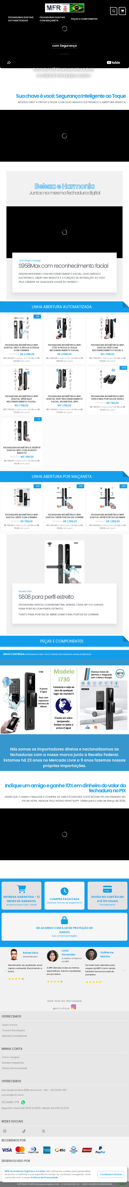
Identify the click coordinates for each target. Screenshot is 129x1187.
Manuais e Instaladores (14, 1036)
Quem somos (9, 1024)
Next (123, 970)
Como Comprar (11, 1057)
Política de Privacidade (14, 1068)
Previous (5, 970)
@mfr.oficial (62, 1008)
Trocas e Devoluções (13, 1030)
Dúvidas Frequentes (13, 1062)
